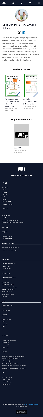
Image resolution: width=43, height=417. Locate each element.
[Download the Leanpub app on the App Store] (21, 412)
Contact (4, 324)
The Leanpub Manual (8, 289)
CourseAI (5, 213)
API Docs (4, 296)
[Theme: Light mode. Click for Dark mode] (21, 2)
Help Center (6, 347)
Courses (4, 194)
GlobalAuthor (6, 215)
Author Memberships (8, 263)
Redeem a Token (7, 204)
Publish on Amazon (8, 225)
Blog (3, 321)
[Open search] (12, 2)
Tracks (4, 197)
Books (4, 189)
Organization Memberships (10, 247)
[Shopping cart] (30, 2)
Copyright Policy (7, 379)
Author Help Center (8, 284)
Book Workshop (7, 236)
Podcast (4, 199)
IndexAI (4, 218)
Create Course (6, 271)
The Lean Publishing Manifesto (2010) (14, 368)
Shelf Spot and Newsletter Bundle (13, 222)
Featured (5, 187)
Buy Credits (5, 342)
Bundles (4, 192)
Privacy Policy (6, 382)
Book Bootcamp (7, 238)
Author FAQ (5, 282)
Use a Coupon (6, 201)
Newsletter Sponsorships (10, 220)
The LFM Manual (7, 292)
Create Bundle (6, 268)
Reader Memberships (9, 340)
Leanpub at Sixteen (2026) (10, 358)
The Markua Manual (8, 294)
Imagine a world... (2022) (10, 363)
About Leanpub (7, 319)
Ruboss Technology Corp (31, 404)
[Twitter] (19, 33)
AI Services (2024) (8, 361)
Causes (4, 308)
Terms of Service (7, 377)
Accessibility (6, 310)
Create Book (6, 266)
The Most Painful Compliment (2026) (13, 356)
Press (3, 326)
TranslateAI (5, 227)
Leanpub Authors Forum (9, 287)
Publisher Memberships (9, 250)
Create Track (6, 273)
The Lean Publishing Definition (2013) (14, 366)
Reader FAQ (5, 345)
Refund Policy (6, 384)
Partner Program (7, 305)
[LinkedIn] (23, 33)
